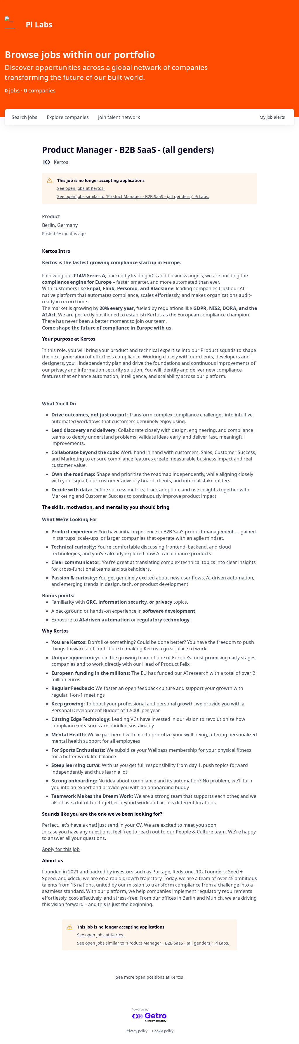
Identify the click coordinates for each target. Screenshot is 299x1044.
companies (68, 117)
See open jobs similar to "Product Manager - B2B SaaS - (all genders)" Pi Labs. (133, 196)
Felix (185, 664)
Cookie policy (162, 1031)
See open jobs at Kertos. (81, 188)
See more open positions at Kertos (149, 977)
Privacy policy (136, 1031)
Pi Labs (39, 24)
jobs (24, 117)
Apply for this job (61, 849)
